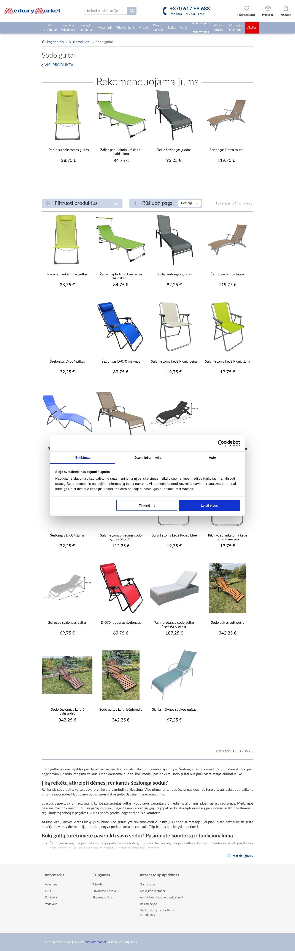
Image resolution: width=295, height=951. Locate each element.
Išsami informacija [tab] (148, 457)
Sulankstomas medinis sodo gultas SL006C (121, 537)
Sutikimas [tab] (82, 457)
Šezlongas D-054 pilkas (67, 361)
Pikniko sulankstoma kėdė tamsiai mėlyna (227, 537)
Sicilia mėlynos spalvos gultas (174, 709)
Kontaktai (51, 897)
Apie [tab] (212, 457)
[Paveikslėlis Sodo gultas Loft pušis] (228, 588)
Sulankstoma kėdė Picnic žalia (227, 361)
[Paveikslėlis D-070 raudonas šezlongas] (121, 588)
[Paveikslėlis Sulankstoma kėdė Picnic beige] (174, 327)
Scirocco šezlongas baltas (67, 622)
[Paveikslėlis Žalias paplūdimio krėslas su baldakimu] (121, 115)
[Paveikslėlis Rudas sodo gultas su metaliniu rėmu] (121, 414)
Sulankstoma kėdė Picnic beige (174, 361)
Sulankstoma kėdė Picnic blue (174, 535)
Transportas (147, 884)
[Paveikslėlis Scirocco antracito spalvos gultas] (174, 414)
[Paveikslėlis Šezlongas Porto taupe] (226, 115)
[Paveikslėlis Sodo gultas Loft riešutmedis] (121, 675)
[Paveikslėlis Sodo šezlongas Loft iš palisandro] (67, 675)
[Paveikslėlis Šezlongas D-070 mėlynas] (121, 327)
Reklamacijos (148, 904)
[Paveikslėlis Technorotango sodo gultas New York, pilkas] (174, 588)
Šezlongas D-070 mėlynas (121, 361)
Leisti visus (209, 505)
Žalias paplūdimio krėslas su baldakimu (121, 152)
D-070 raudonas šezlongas (121, 622)
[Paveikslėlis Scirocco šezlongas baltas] (67, 588)
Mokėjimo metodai (152, 891)
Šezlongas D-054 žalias (67, 535)
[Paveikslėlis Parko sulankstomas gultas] (68, 115)
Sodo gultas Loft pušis (227, 622)
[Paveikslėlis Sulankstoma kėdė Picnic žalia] (228, 327)
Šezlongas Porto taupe (226, 150)
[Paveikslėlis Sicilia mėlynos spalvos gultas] (174, 675)
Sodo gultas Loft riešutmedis (120, 709)
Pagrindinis (55, 42)
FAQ (48, 891)
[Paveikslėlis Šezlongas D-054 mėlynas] (67, 414)
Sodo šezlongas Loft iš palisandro (67, 711)
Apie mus (51, 884)
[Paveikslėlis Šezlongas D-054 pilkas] (67, 327)
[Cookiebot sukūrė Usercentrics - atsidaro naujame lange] (221, 443)
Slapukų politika (103, 897)
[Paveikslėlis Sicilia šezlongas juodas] (174, 115)
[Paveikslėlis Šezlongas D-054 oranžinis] (228, 414)
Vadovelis (51, 904)
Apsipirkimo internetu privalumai (161, 897)
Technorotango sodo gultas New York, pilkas (174, 624)
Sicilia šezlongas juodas (173, 150)
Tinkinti (144, 505)
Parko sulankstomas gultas (69, 150)
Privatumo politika (104, 891)
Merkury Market (95, 942)
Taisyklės (98, 884)
